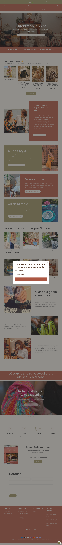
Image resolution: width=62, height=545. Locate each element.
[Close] (47, 262)
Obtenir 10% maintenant (31, 279)
